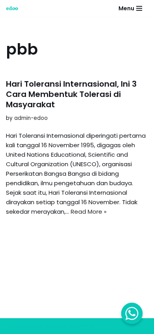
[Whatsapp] (132, 313)
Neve (13, 326)
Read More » (89, 211)
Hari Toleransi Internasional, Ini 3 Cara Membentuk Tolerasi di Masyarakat (71, 94)
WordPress (78, 326)
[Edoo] (14, 8)
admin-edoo (31, 118)
